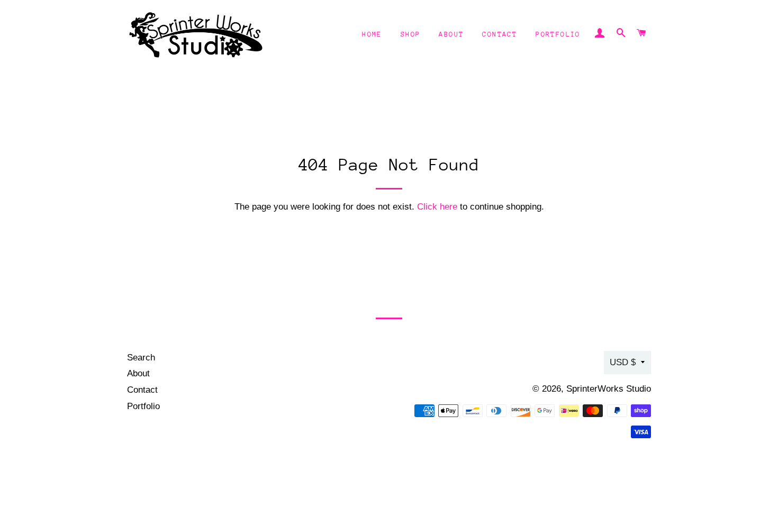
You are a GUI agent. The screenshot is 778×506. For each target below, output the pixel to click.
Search (141, 358)
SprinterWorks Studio (608, 389)
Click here (437, 207)
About (451, 34)
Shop (411, 34)
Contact (499, 34)
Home (372, 34)
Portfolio (558, 34)
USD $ (623, 362)
